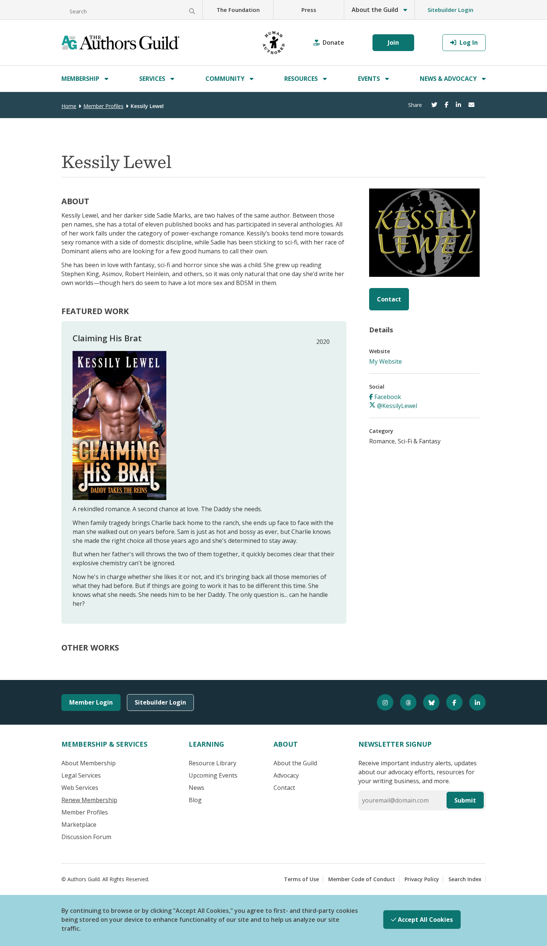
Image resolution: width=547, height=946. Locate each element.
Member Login (91, 702)
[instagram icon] (381, 702)
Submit (465, 800)
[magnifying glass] (192, 11)
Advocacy (286, 775)
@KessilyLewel (396, 406)
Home (68, 106)
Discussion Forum (86, 837)
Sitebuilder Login (450, 9)
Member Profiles (103, 106)
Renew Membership (89, 800)
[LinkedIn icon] (474, 702)
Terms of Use (301, 879)
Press (308, 9)
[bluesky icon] (427, 702)
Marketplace (78, 824)
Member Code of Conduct (361, 879)
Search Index (465, 879)
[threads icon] (404, 702)
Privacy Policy (421, 879)
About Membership (88, 763)
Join (393, 42)
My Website (385, 361)
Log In (468, 42)
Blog (195, 800)
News (196, 788)
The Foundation (238, 9)
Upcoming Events (213, 775)
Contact (389, 299)
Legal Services (81, 775)
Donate (333, 42)
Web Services (79, 788)
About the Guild (295, 763)
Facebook (387, 397)
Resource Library (212, 763)
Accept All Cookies (424, 919)
